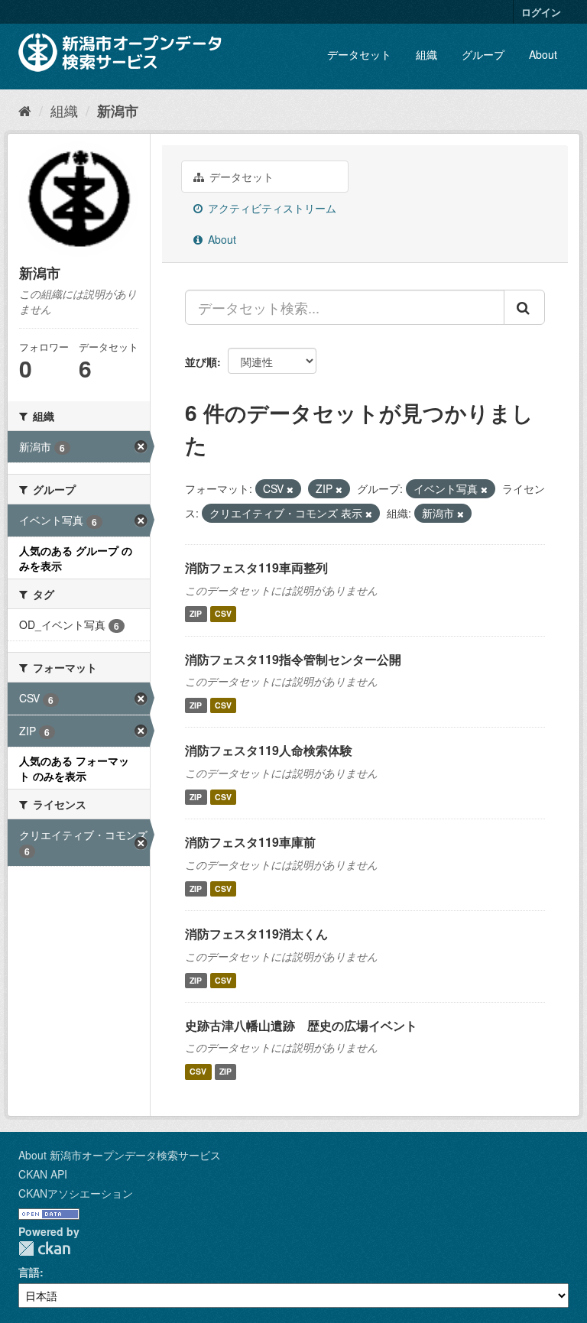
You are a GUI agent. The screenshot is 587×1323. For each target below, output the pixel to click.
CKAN (44, 1248)
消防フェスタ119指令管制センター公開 (293, 659)
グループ (483, 54)
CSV (223, 614)
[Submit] (524, 307)
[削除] (290, 489)
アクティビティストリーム (270, 208)
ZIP (196, 614)
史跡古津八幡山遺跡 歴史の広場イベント (301, 1025)
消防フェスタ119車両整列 (256, 567)
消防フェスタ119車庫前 (250, 842)
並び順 (201, 361)
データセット (359, 54)
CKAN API (42, 1174)
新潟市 (117, 111)
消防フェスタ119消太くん (256, 933)
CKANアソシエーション (75, 1193)
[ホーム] (24, 110)
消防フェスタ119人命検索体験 (268, 750)
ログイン (541, 12)
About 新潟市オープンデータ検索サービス (119, 1154)
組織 (426, 54)
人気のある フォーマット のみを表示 (74, 768)
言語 (29, 1271)
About (543, 54)
